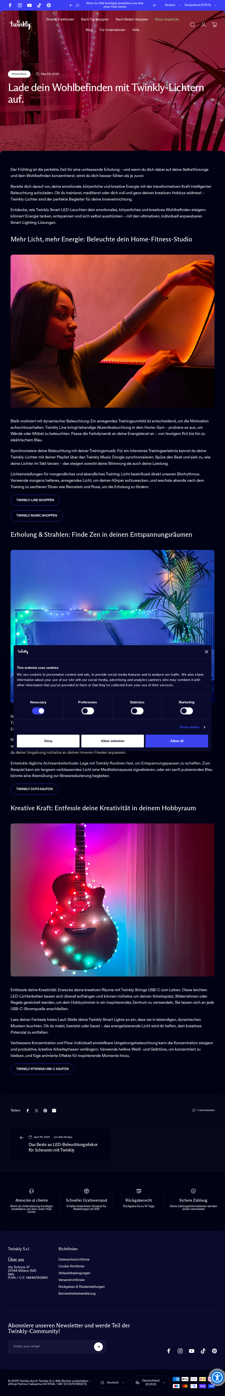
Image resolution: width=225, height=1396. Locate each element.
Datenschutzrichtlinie (73, 1259)
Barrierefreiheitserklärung (77, 1293)
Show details (190, 727)
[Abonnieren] (98, 1346)
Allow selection (112, 741)
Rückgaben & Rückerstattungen (81, 1286)
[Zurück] (71, 5)
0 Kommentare (206, 1110)
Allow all (176, 741)
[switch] (88, 710)
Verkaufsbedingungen (74, 1273)
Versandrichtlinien (71, 1280)
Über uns (16, 1259)
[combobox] (173, 5)
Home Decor (19, 74)
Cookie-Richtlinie (71, 1266)
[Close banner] (206, 651)
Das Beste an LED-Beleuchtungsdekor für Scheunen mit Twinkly (63, 1147)
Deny (48, 741)
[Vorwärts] (154, 5)
